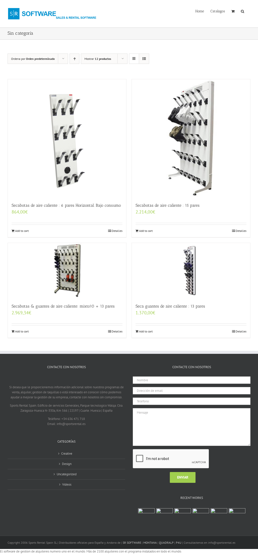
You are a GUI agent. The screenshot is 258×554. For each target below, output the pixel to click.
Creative (66, 453)
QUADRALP (166, 542)
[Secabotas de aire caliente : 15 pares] (191, 138)
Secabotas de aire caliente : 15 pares (168, 205)
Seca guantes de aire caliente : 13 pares (170, 306)
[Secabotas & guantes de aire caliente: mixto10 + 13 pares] (67, 270)
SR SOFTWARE (132, 542)
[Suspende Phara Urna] (237, 513)
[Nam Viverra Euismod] (200, 513)
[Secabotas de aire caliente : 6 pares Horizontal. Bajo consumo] (67, 138)
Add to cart (22, 231)
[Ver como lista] (144, 59)
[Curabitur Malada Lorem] (219, 513)
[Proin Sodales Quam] (182, 513)
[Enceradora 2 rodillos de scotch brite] (146, 516)
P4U (178, 542)
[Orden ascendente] (74, 59)
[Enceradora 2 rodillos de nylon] (164, 516)
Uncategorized (67, 474)
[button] (242, 11)
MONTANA (150, 542)
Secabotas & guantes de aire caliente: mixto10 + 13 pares (63, 306)
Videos (66, 484)
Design (67, 464)
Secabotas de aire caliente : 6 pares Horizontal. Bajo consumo (66, 205)
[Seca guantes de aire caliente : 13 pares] (191, 270)
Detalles (117, 231)
